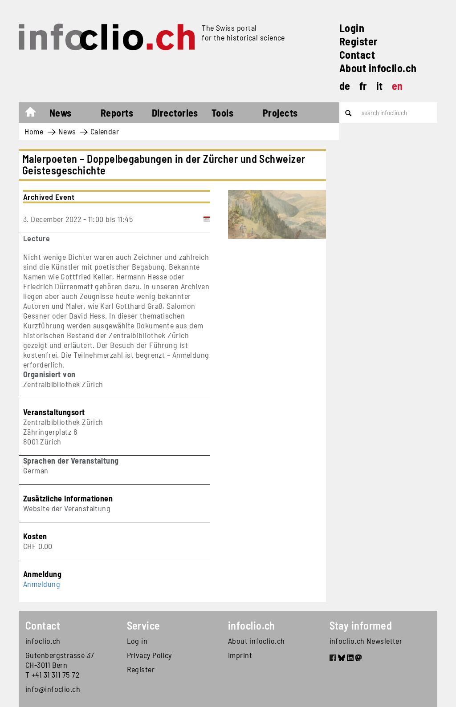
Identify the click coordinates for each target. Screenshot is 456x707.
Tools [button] (222, 112)
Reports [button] (117, 112)
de (344, 85)
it (379, 85)
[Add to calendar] (206, 219)
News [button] (60, 112)
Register (358, 41)
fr (363, 85)
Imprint (240, 655)
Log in (137, 641)
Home (35, 114)
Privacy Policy (149, 655)
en (397, 85)
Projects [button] (280, 112)
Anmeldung (41, 584)
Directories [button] (175, 112)
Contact (357, 54)
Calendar (104, 131)
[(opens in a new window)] (333, 659)
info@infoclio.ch (52, 689)
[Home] (107, 37)
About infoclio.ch (378, 67)
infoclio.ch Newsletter (366, 641)
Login (351, 27)
